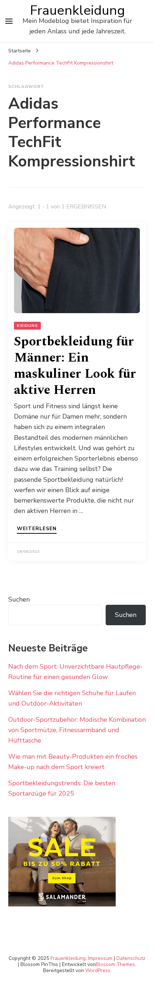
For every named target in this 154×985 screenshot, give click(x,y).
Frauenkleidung (77, 10)
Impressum (100, 958)
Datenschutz (130, 958)
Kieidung (27, 325)
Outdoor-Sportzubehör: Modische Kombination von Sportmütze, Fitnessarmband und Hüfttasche (77, 730)
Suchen (19, 599)
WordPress (97, 970)
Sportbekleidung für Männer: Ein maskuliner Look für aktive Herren (75, 366)
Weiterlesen (37, 529)
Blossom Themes (115, 964)
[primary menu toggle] (9, 21)
